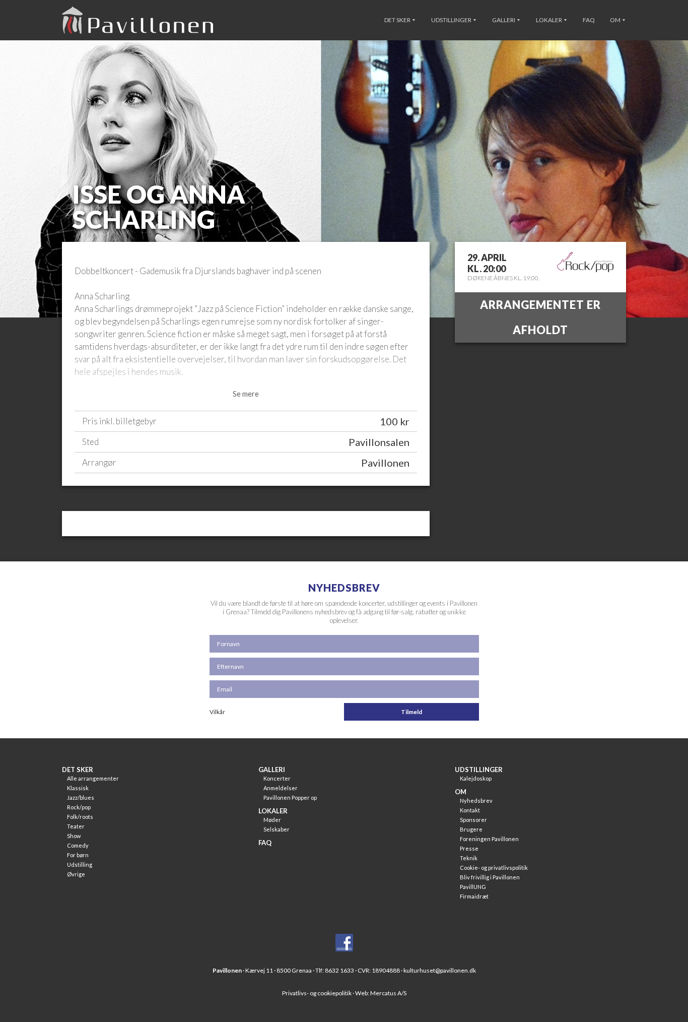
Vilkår (217, 712)
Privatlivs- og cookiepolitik (317, 993)
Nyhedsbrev (476, 800)
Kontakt (470, 810)
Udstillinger (451, 20)
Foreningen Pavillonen (489, 839)
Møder (272, 819)
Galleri (504, 20)
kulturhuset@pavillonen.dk (439, 970)
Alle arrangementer (93, 778)
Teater (76, 826)
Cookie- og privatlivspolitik (494, 867)
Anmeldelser (280, 788)
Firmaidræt (474, 896)
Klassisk (78, 788)
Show (74, 836)
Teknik (468, 858)
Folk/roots (80, 816)
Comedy (78, 845)
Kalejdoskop (476, 778)
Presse (469, 848)
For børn (78, 855)
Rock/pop (79, 807)
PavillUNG (473, 886)
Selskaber (276, 829)
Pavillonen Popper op (290, 797)
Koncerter (277, 778)
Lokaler (549, 20)
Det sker (397, 20)
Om (616, 20)
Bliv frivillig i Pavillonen (490, 877)
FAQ (589, 20)
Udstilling (79, 864)
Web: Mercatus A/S (380, 993)
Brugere (471, 829)
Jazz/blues (80, 797)
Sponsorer (473, 819)
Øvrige (76, 874)
